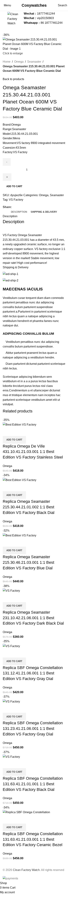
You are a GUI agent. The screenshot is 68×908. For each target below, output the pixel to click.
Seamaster (34, 61)
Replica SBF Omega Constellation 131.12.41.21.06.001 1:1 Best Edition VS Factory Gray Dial (33, 673)
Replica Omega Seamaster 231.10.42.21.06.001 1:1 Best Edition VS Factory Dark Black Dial (33, 618)
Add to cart (14, 186)
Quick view (7, 431)
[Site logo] (14, 17)
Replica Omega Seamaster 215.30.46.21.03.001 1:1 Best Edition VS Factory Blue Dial (28, 562)
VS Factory (16, 199)
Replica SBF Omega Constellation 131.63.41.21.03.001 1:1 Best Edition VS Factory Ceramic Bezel (33, 839)
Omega (19, 61)
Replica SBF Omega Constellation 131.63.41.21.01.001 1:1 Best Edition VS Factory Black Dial (33, 784)
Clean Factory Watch (26, 869)
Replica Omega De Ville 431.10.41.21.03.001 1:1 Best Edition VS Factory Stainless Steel (33, 452)
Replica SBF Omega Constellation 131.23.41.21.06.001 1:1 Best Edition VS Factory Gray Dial (33, 728)
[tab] (19, 212)
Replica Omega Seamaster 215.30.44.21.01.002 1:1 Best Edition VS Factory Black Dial (28, 507)
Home (7, 61)
